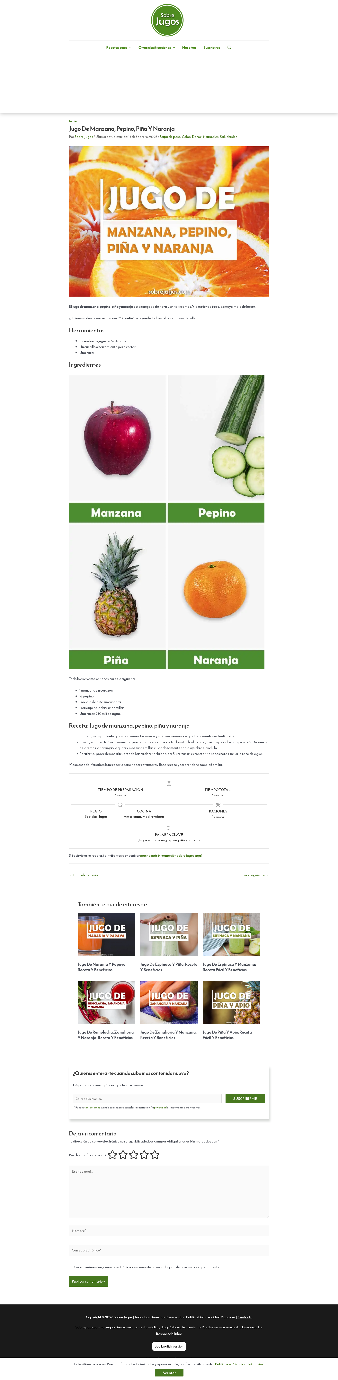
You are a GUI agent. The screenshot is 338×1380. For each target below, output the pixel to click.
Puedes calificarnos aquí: (88, 1155)
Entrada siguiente (253, 875)
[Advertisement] (169, 84)
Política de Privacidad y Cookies (239, 1364)
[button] (129, 47)
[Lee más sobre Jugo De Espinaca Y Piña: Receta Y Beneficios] (169, 934)
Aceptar (169, 1372)
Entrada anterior (84, 875)
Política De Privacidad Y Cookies (211, 1317)
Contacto (245, 1317)
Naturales (211, 136)
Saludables (228, 136)
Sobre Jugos (123, 1317)
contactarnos (92, 1107)
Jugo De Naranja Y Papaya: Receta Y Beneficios (102, 967)
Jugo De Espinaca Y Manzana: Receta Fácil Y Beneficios (229, 967)
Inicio (73, 121)
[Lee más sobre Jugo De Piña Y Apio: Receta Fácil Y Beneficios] (231, 1002)
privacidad (160, 1107)
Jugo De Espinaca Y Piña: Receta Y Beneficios (169, 967)
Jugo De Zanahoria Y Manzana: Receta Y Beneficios (168, 1035)
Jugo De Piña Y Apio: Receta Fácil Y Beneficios (227, 1035)
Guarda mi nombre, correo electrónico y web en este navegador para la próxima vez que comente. (147, 1267)
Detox (197, 136)
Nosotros (189, 47)
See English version (169, 1346)
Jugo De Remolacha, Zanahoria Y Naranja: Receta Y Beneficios (106, 1035)
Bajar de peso (170, 136)
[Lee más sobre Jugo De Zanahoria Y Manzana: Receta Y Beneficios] (169, 1002)
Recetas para (116, 47)
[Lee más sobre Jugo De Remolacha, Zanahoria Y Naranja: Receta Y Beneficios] (106, 1002)
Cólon (186, 136)
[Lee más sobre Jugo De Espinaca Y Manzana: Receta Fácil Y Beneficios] (231, 934)
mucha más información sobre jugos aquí (171, 855)
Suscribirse (212, 47)
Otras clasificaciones (154, 47)
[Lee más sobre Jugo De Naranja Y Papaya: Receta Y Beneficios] (106, 934)
